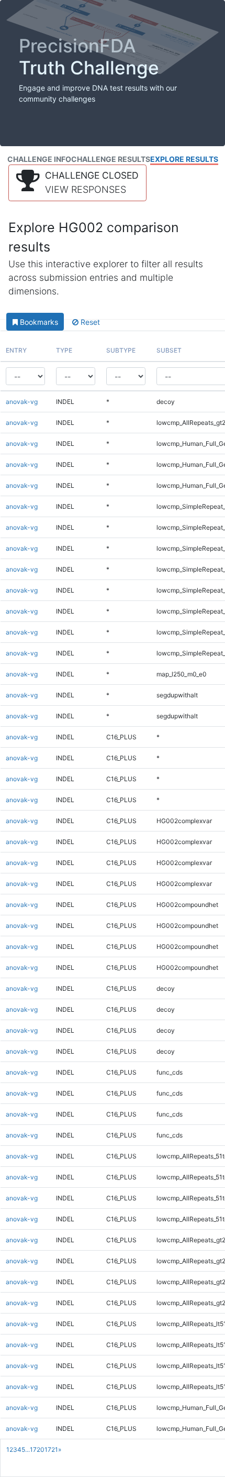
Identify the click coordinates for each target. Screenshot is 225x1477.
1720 (37, 1449)
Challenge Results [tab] (110, 159)
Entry (16, 350)
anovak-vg (22, 402)
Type (64, 350)
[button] (77, 183)
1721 (51, 1449)
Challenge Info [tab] (39, 159)
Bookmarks (38, 322)
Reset (89, 322)
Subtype (121, 350)
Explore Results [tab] (184, 159)
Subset (169, 350)
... (27, 1449)
